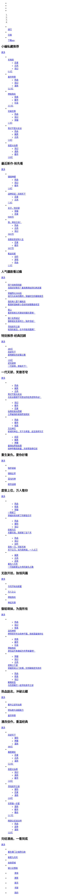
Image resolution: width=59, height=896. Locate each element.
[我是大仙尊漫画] (33, 3)
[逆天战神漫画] (33, 8)
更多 (3, 52)
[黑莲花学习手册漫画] (33, 10)
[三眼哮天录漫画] (33, 5)
